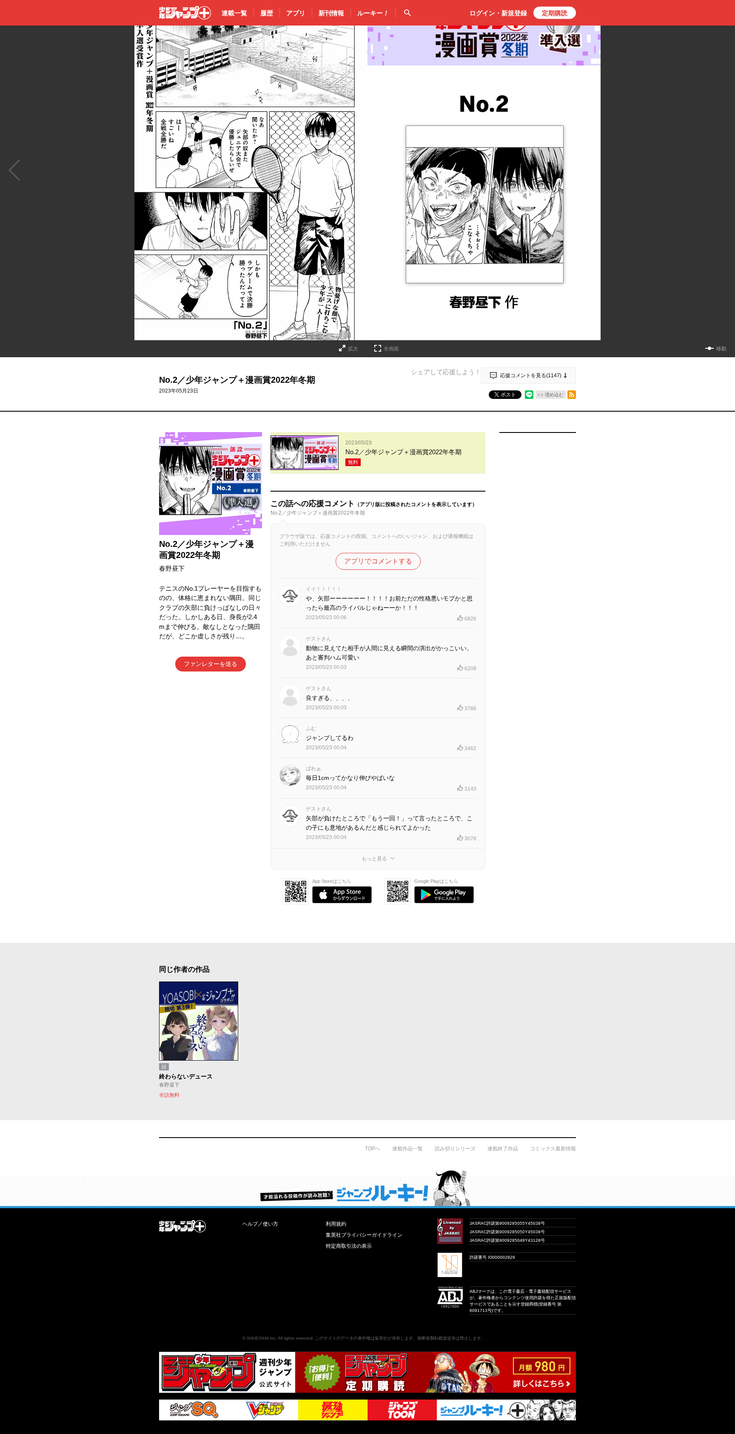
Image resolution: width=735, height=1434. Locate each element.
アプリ (295, 13)
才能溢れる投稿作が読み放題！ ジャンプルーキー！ (367, 1187)
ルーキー (373, 13)
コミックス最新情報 (553, 1149)
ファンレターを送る (210, 663)
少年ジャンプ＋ (185, 13)
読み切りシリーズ (455, 1149)
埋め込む (554, 394)
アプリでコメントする (378, 561)
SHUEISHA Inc (261, 1338)
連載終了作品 (502, 1149)
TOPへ (372, 1149)
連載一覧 (234, 13)
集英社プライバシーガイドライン (364, 1235)
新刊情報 (331, 13)
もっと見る (374, 859)
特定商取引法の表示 (349, 1246)
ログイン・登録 (498, 13)
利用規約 (336, 1224)
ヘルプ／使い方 (260, 1224)
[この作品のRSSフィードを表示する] (571, 394)
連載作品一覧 (407, 1149)
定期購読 (554, 13)
